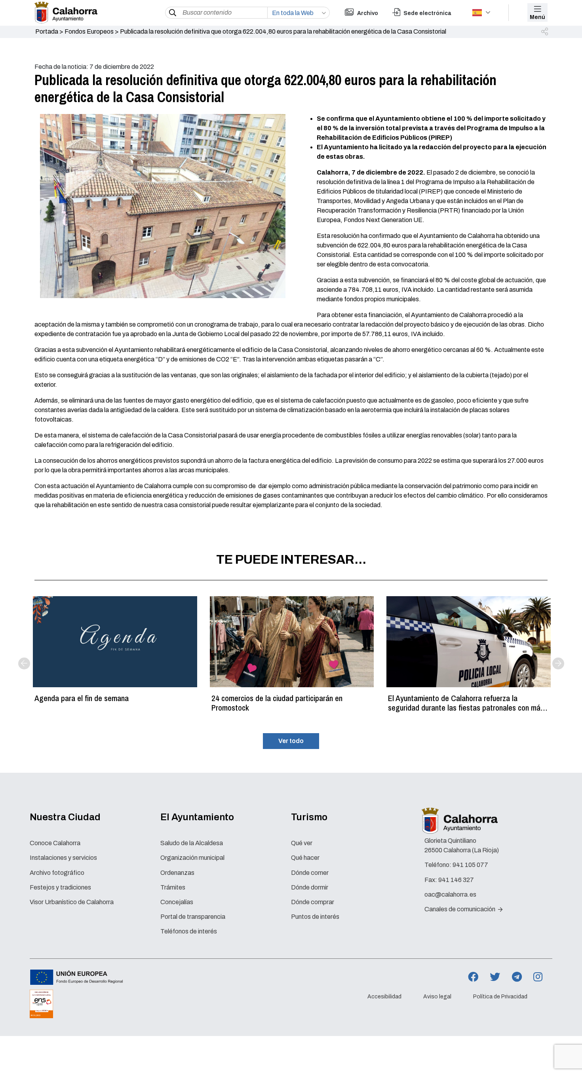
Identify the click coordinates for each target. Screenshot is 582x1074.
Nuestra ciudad (65, 817)
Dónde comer (310, 872)
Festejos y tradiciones (60, 887)
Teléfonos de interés (188, 931)
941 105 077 (470, 864)
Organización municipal (192, 857)
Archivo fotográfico (57, 872)
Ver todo (291, 741)
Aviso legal (437, 997)
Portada (46, 31)
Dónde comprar (312, 902)
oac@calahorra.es (450, 894)
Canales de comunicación (460, 909)
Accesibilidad (384, 997)
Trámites (172, 887)
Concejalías (176, 902)
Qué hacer (305, 857)
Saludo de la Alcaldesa (191, 843)
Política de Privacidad (500, 997)
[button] (545, 32)
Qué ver (301, 843)
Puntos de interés (315, 916)
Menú (537, 17)
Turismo (309, 817)
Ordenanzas (177, 872)
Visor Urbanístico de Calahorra (72, 902)
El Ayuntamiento (197, 817)
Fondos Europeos (89, 31)
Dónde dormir (309, 887)
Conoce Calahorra (55, 843)
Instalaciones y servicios (63, 857)
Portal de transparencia (192, 916)
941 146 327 (456, 879)
